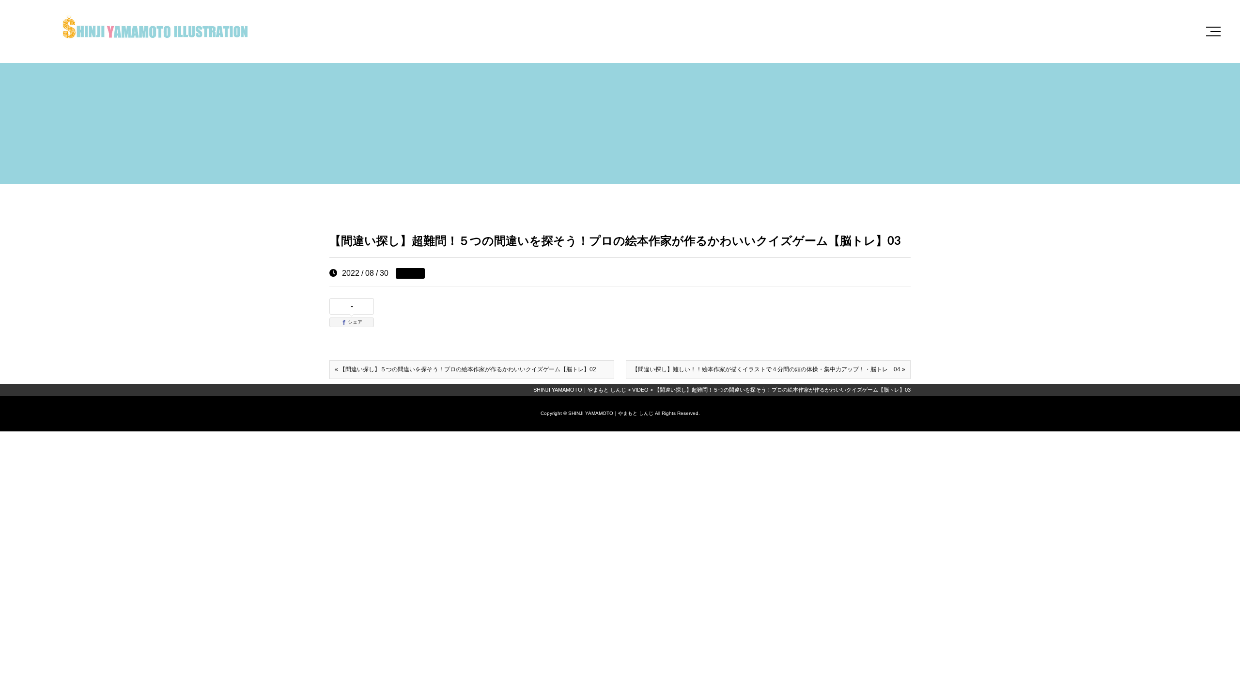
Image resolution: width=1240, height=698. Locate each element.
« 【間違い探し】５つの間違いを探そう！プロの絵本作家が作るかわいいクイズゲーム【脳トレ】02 (465, 369)
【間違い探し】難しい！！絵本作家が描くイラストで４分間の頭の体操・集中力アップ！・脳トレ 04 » (768, 369)
